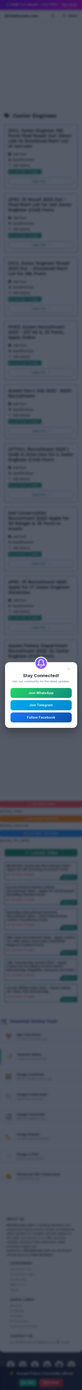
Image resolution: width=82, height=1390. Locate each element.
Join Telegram (41, 705)
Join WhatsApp (41, 693)
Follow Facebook (41, 717)
